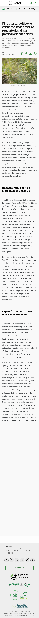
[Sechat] (19, 3)
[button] (4, 3)
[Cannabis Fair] (19, 585)
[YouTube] (32, 560)
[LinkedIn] (17, 560)
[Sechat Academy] (19, 576)
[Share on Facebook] (21, 53)
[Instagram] (22, 560)
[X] (12, 560)
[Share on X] (26, 53)
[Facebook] (6, 560)
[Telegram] (27, 560)
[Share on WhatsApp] (35, 53)
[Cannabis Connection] (19, 606)
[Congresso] (19, 595)
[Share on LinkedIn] (30, 53)
